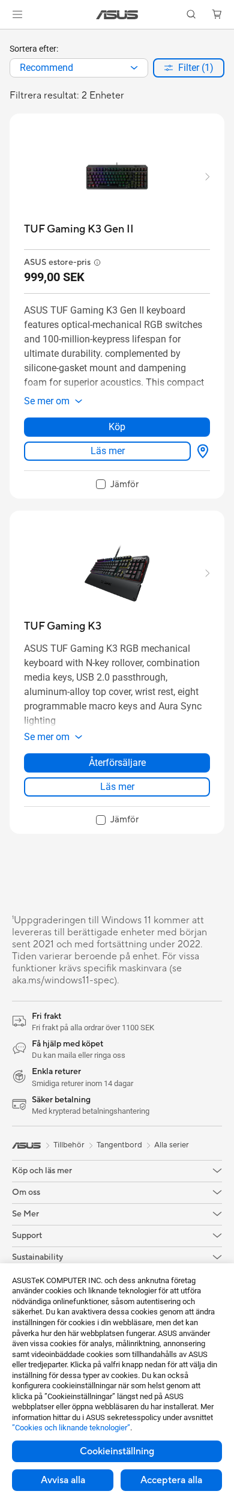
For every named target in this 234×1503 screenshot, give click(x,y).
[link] (117, 14)
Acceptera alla (171, 1480)
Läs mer (108, 451)
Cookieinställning (117, 1451)
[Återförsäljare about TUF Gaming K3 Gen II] (200, 451)
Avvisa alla (63, 1480)
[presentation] (134, 68)
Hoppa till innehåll (7, 37)
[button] (17, 14)
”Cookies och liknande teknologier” (71, 1427)
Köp (117, 427)
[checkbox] (117, 484)
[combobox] (79, 67)
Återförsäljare (117, 762)
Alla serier (171, 1145)
